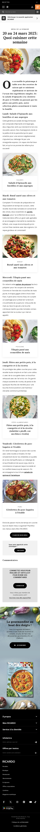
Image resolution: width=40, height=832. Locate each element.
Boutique (5, 770)
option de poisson (23, 284)
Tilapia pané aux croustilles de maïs (20, 351)
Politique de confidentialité (20, 822)
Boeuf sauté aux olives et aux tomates (20, 266)
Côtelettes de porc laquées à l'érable (20, 511)
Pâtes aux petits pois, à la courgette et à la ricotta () (20, 429)
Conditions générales (20, 826)
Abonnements (7, 778)
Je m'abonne (21, 645)
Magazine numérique (9, 794)
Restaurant (6, 774)
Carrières (5, 790)
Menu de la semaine (20, 29)
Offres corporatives (9, 786)
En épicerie (6, 782)
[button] (37, 7)
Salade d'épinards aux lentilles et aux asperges (20, 184)
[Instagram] (17, 802)
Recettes (5, 766)
